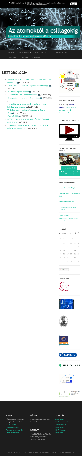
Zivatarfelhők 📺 (14, 116)
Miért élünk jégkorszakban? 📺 (19, 91)
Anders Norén (68, 452)
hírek (50, 52)
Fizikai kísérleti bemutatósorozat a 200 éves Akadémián (68, 218)
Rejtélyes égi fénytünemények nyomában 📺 (24, 98)
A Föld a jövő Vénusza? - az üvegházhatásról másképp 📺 (29, 85)
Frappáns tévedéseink (66, 202)
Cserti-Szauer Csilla (62, 422)
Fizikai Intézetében (12, 433)
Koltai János (59, 433)
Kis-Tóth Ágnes (60, 430)
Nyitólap (11, 52)
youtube (24, 57)
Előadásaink (24, 52)
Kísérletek (39, 52)
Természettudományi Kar (14, 430)
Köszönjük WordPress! (16, 452)
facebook (36, 57)
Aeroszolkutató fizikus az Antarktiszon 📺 (23, 95)
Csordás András (60, 424)
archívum (12, 57)
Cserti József (59, 419)
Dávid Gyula (59, 427)
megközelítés (61, 52)
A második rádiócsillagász (67, 188)
